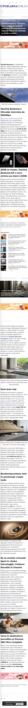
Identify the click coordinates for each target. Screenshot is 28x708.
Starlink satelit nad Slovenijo (19, 225)
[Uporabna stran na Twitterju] (10, 3)
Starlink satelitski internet (6, 226)
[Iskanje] (20, 3)
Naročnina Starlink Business (10, 118)
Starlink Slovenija (17, 226)
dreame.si (8, 654)
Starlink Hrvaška (18, 224)
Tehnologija (4, 16)
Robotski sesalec (14, 686)
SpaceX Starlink (13, 222)
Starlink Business (10, 224)
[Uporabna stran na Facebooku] (13, 3)
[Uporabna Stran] (14, 6)
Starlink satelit (9, 225)
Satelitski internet (5, 222)
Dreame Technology (17, 684)
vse (9, 278)
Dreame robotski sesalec (6, 684)
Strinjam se (19, 704)
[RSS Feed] (16, 3)
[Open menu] (2, 11)
